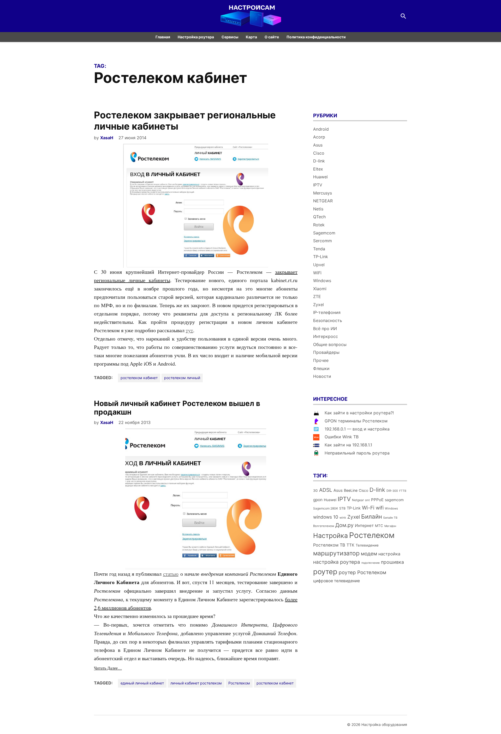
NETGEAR (323, 200)
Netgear (358, 500)
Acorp (319, 136)
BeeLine (350, 490)
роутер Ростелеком (362, 572)
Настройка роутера (196, 37)
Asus (318, 145)
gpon (318, 499)
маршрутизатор (336, 553)
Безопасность (327, 320)
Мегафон (390, 526)
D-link (319, 160)
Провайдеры (326, 352)
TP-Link (320, 256)
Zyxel (318, 304)
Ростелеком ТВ (329, 545)
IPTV (317, 184)
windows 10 (325, 517)
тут (189, 330)
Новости (322, 376)
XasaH (106, 137)
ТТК (350, 545)
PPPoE (377, 499)
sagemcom (394, 500)
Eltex (318, 169)
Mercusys (322, 193)
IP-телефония (327, 312)
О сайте (272, 37)
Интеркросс (325, 336)
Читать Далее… (108, 668)
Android (321, 129)
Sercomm (322, 240)
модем (369, 554)
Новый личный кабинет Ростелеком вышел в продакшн (177, 408)
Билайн (371, 516)
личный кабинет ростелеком (196, 683)
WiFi (317, 272)
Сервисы (230, 37)
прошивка (392, 562)
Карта (251, 37)
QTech (319, 216)
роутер (325, 571)
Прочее (321, 360)
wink (342, 517)
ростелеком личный (182, 377)
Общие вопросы (330, 344)
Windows (322, 280)
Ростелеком (239, 683)
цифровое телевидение (336, 580)
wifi (380, 508)
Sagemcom (324, 232)
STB (342, 508)
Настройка (330, 535)
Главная (163, 37)
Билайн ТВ (390, 517)
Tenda (319, 248)
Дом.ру (344, 525)
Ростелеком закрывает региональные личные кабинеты (185, 120)
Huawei (320, 176)
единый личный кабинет (142, 683)
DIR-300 (392, 491)
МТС (379, 526)
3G (315, 491)
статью (170, 573)
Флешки (321, 368)
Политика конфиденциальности (316, 37)
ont (367, 500)
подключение (370, 563)
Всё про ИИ (325, 328)
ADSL (325, 490)
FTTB (402, 491)
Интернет (364, 525)
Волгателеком (323, 526)
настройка (389, 553)
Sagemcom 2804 (325, 508)
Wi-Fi (368, 508)
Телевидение (367, 545)
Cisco (318, 153)
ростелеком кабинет (139, 377)
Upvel (319, 264)
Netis (318, 208)
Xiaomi (319, 288)
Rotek (319, 224)
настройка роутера (336, 562)
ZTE (317, 296)
